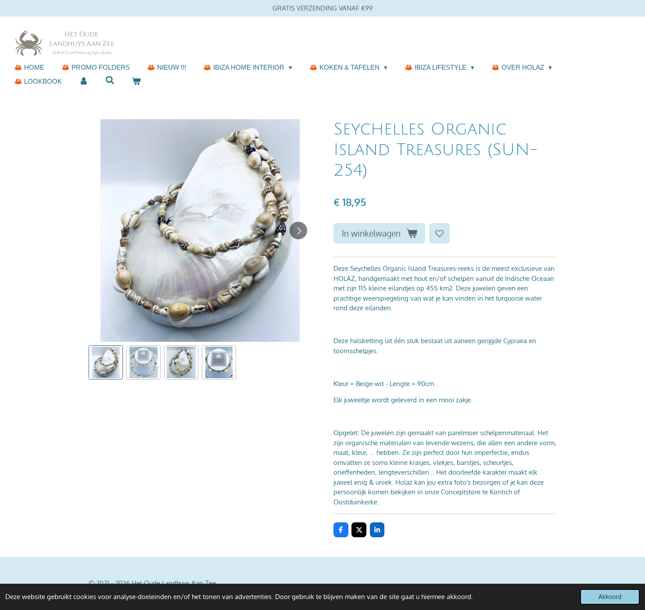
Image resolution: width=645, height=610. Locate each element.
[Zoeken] (110, 80)
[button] (106, 362)
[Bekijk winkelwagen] (136, 81)
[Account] (83, 81)
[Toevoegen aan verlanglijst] (439, 233)
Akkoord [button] (609, 596)
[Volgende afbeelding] (298, 230)
